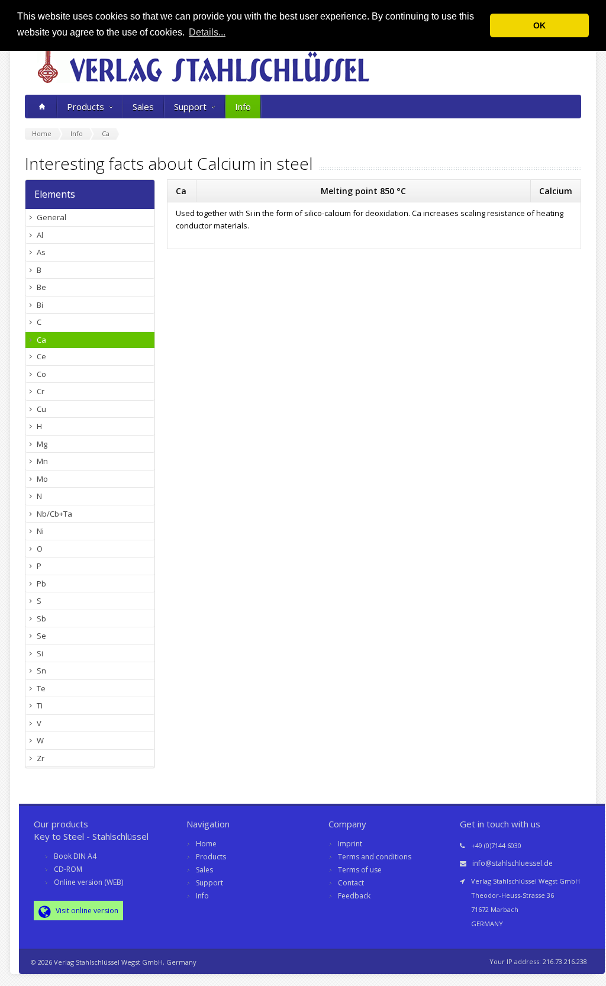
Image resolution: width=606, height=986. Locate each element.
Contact (351, 883)
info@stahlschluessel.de (512, 863)
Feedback (354, 896)
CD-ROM (68, 869)
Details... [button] (207, 32)
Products (85, 106)
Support (190, 106)
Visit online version (86, 911)
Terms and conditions (374, 857)
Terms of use (360, 870)
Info (243, 106)
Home (206, 844)
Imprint (350, 844)
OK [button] (539, 25)
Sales (143, 106)
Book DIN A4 (75, 856)
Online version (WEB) (88, 882)
